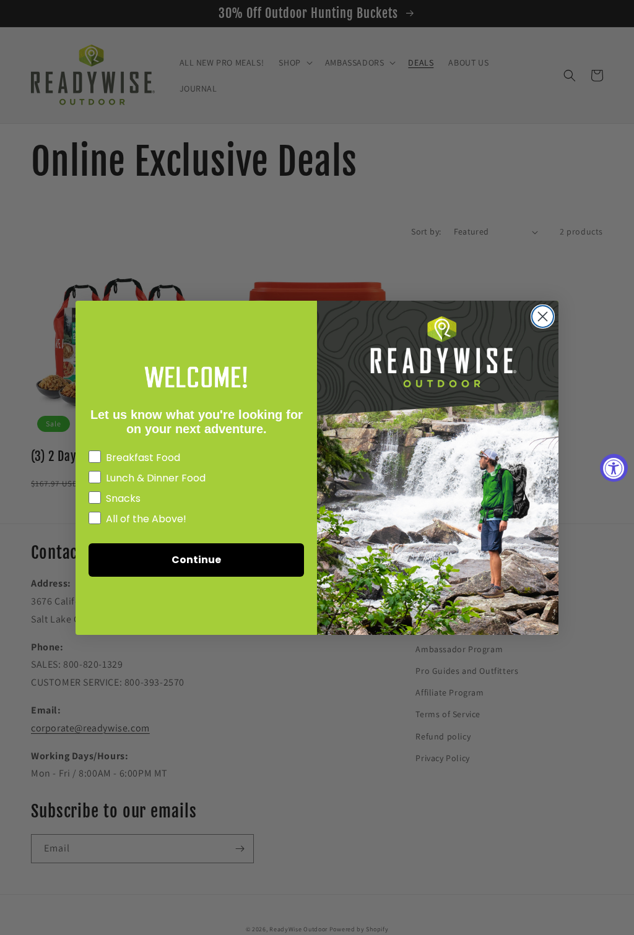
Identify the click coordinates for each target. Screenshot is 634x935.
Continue (196, 560)
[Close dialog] (543, 316)
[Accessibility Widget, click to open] (614, 467)
